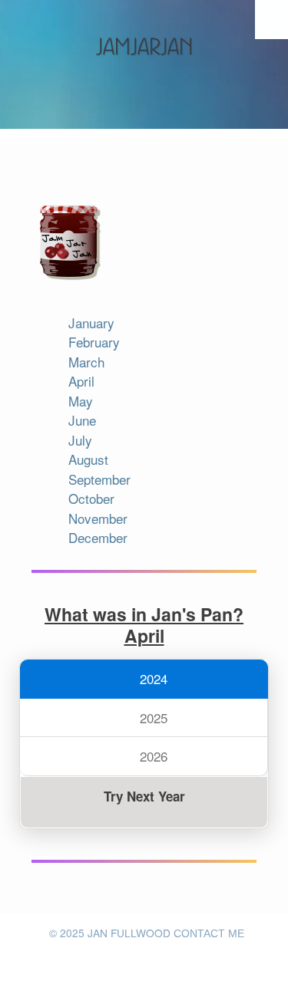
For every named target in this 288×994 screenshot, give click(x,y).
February (94, 341)
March (86, 361)
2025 (151, 717)
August (88, 459)
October (91, 498)
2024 (151, 678)
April (81, 380)
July (80, 439)
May (80, 400)
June (82, 420)
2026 (151, 755)
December (97, 537)
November (97, 518)
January (91, 322)
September (99, 479)
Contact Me (209, 934)
